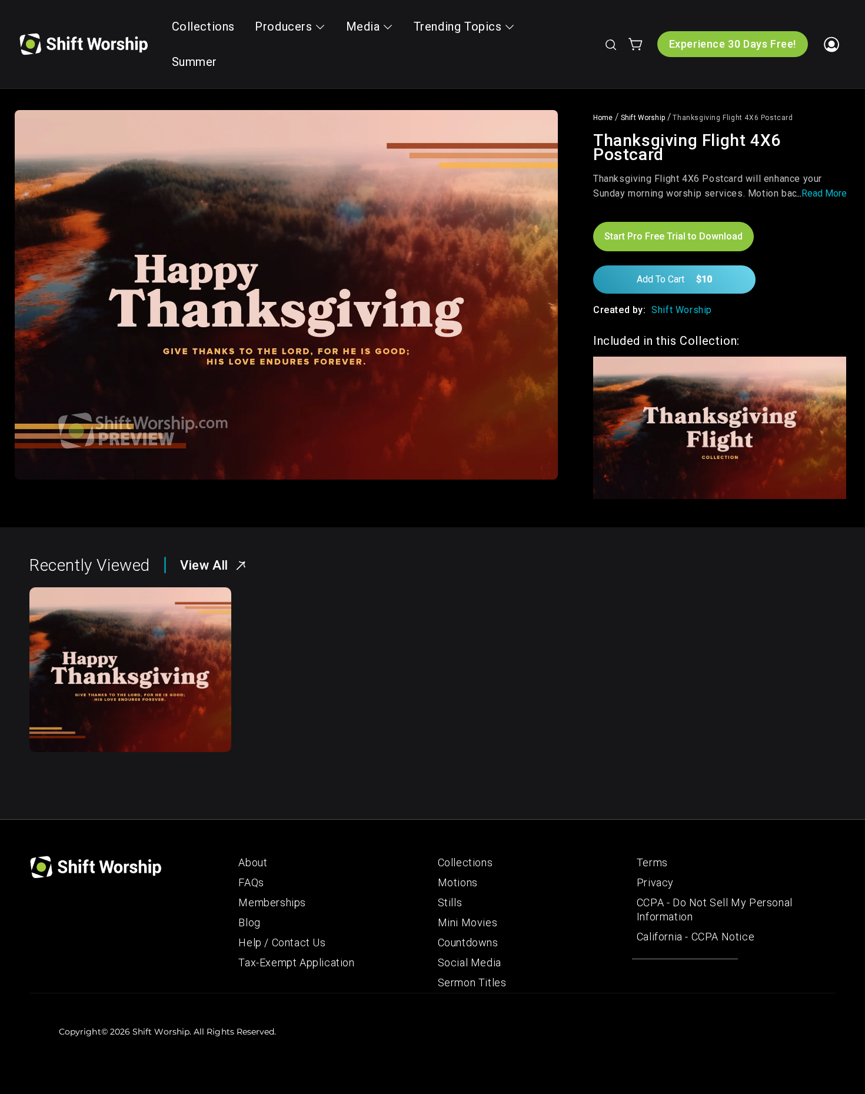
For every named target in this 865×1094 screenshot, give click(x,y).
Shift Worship (643, 118)
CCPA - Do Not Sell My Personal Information (715, 909)
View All (204, 565)
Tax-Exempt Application (296, 962)
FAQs (251, 882)
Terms (652, 862)
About (252, 862)
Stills (450, 902)
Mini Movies (468, 922)
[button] (610, 44)
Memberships (272, 902)
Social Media (469, 962)
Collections (465, 862)
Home (603, 118)
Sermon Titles (472, 982)
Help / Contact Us (281, 942)
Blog (249, 922)
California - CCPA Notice (695, 936)
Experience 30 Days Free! (732, 44)
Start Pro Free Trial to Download (673, 236)
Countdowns (468, 942)
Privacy (655, 882)
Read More (824, 193)
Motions (458, 882)
